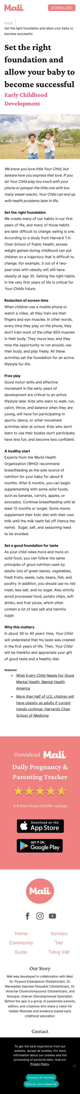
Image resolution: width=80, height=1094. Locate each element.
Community (21, 942)
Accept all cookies (41, 1077)
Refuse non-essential (41, 1084)
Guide (21, 952)
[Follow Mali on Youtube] (52, 918)
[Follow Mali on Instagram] (40, 918)
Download (61, 8)
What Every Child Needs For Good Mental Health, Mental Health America (45, 681)
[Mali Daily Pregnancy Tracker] (26, 7)
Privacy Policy (39, 1064)
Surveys (58, 933)
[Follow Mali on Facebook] (27, 918)
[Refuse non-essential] (74, 1066)
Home (8, 23)
